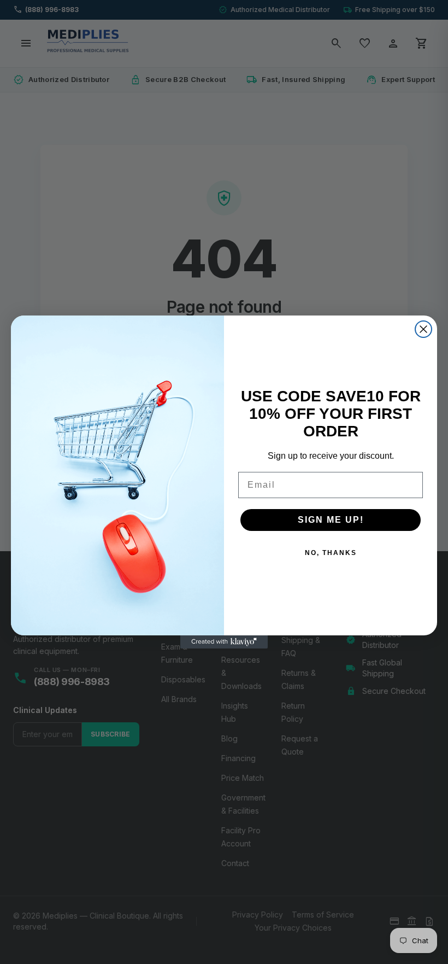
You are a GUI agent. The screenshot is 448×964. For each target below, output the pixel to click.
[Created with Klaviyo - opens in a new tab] (224, 641)
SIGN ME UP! (331, 519)
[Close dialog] (423, 329)
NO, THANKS (331, 553)
